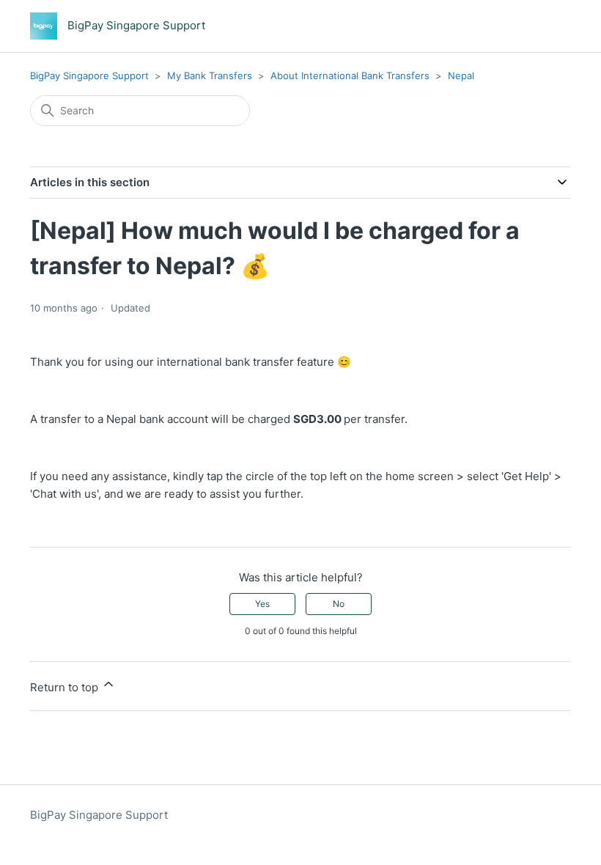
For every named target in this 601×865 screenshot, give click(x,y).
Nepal (461, 75)
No (338, 603)
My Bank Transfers (209, 75)
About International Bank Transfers (349, 75)
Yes (262, 603)
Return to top (65, 687)
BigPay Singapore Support (89, 75)
